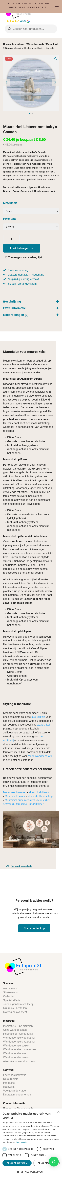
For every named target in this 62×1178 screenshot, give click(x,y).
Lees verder (21, 1142)
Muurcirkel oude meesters (20, 800)
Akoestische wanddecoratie (19, 1061)
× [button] (58, 1112)
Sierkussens (10, 992)
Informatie (9, 1082)
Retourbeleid (10, 1079)
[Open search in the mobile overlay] (31, 29)
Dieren (8, 48)
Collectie (8, 996)
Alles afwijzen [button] (46, 1163)
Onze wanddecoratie (15, 1029)
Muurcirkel (52, 44)
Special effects (11, 1000)
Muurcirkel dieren (39, 792)
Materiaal (9, 203)
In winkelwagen (19, 248)
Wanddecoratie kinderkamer (19, 1049)
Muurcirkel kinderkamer (29, 804)
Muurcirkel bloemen (14, 792)
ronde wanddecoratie (40, 756)
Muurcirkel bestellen (15, 1008)
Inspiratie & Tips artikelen (18, 1026)
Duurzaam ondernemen (17, 1094)
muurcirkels (38, 717)
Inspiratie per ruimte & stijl (18, 1033)
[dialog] (31, 1143)
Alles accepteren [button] (17, 1163)
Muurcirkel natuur (15, 796)
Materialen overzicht (15, 1012)
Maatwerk (9, 1086)
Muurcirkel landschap (40, 796)
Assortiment (18, 44)
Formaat (9, 218)
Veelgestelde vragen (15, 1090)
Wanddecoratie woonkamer (19, 1037)
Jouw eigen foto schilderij (18, 1004)
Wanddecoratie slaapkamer (19, 1041)
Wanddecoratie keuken (16, 1045)
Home (6, 44)
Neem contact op (34, 928)
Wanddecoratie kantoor (16, 1057)
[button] (55, 58)
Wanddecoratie (35, 44)
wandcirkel (43, 724)
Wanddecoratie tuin (14, 1053)
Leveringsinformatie (14, 1075)
